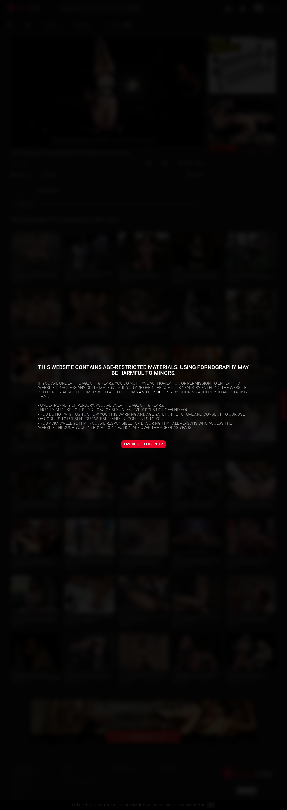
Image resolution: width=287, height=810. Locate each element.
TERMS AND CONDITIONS (148, 392)
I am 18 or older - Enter (143, 444)
